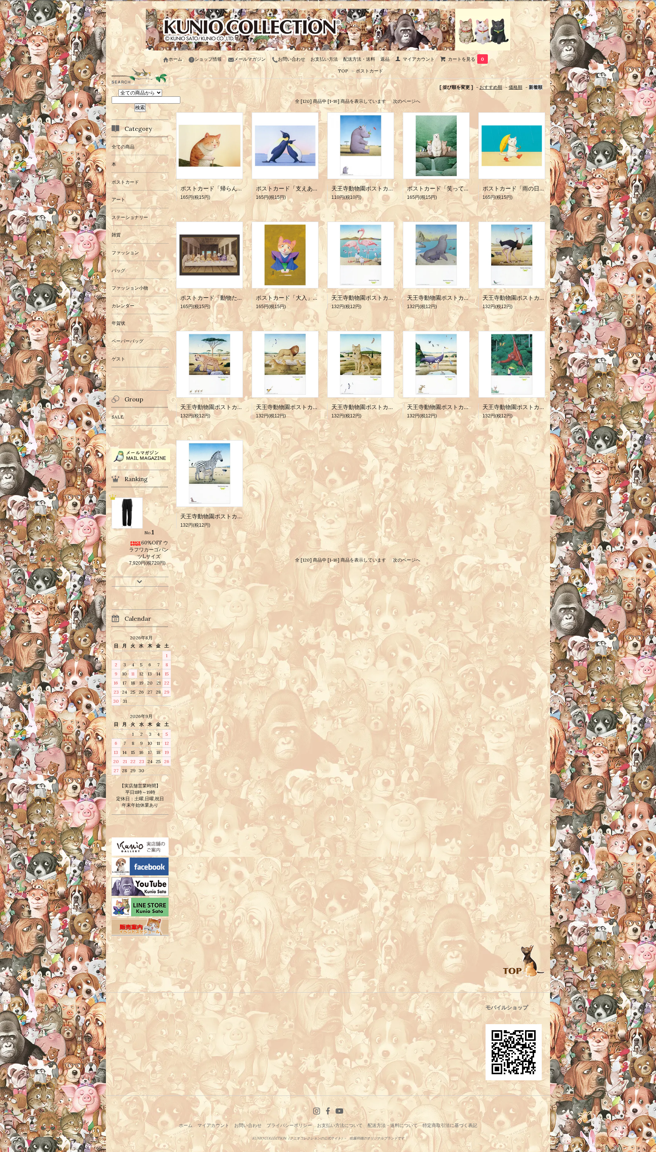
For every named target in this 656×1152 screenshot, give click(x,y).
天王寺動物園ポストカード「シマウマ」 (231, 516)
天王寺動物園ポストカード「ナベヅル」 (458, 407)
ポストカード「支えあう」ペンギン (301, 188)
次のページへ (406, 101)
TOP (343, 71)
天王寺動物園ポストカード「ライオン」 (307, 407)
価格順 (515, 87)
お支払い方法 (324, 59)
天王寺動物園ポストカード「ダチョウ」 (534, 297)
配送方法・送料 (359, 59)
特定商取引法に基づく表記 (450, 1125)
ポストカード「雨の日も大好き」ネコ (531, 188)
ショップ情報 (208, 59)
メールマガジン (250, 59)
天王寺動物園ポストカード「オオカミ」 (382, 407)
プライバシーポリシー (289, 1125)
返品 (385, 59)
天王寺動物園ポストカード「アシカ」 (455, 297)
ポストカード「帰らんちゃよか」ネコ (228, 188)
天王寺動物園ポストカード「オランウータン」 (542, 407)
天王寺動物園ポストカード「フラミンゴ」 (385, 297)
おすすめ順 (490, 87)
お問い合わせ (291, 59)
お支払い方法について (340, 1125)
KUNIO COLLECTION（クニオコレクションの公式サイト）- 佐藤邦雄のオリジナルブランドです (328, 1138)
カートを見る (466, 59)
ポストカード (369, 71)
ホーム (175, 59)
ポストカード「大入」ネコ (290, 297)
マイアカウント (419, 59)
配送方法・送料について (392, 1125)
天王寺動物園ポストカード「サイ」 (377, 188)
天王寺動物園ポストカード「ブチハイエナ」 (237, 407)
